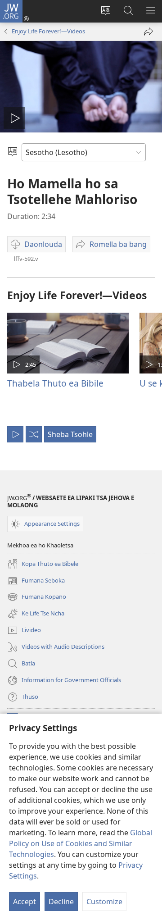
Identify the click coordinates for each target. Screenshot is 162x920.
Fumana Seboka (36, 581)
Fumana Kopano (36, 597)
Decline (61, 901)
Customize (104, 901)
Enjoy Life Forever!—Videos (48, 31)
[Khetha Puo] (12, 152)
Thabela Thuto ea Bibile (55, 383)
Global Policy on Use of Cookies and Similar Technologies (80, 843)
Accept (24, 901)
